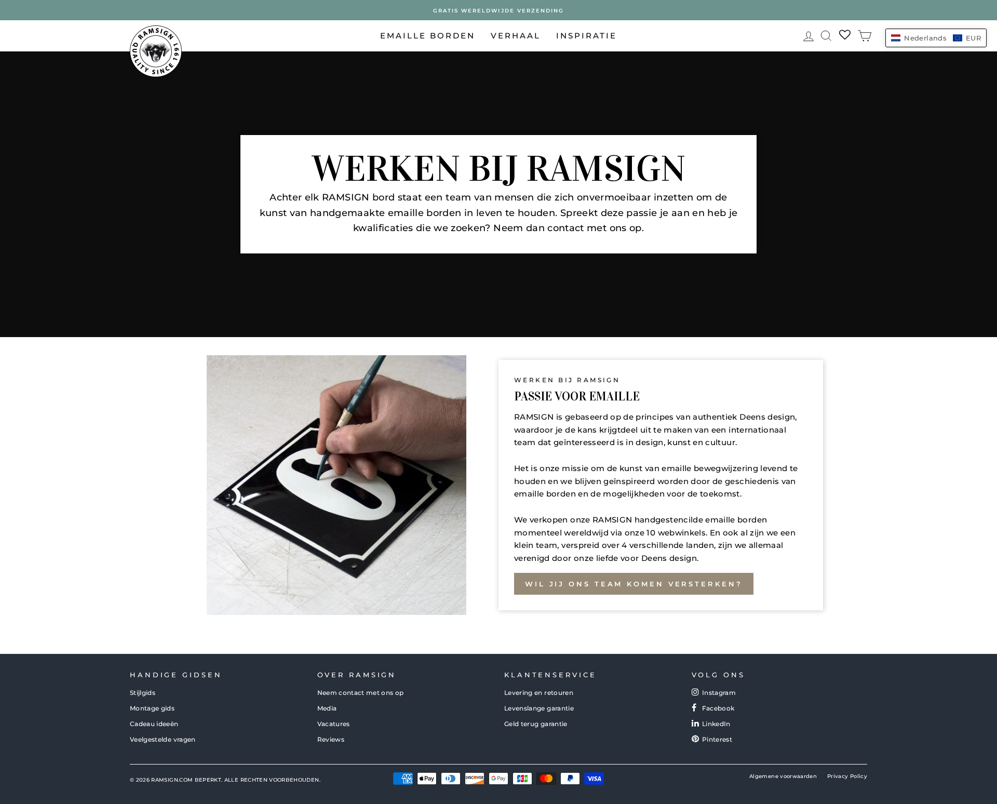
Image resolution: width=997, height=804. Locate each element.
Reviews (330, 739)
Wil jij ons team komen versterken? (634, 584)
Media (327, 708)
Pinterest (717, 739)
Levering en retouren (538, 692)
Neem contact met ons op (360, 692)
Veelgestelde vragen (163, 739)
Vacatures (333, 724)
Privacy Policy (847, 776)
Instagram (719, 692)
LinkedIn (716, 724)
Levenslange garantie (539, 708)
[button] (936, 38)
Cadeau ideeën (154, 724)
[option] (498, 10)
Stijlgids (142, 692)
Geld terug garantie (536, 724)
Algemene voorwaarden (783, 776)
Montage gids (152, 708)
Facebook (718, 708)
